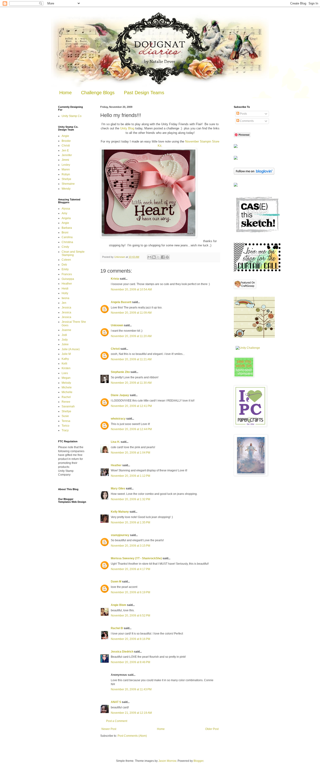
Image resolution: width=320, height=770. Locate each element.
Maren (66, 169)
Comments (246, 121)
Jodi (64, 335)
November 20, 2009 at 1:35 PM (130, 522)
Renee (66, 401)
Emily (65, 269)
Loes (65, 373)
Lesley (66, 164)
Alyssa (66, 208)
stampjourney (120, 535)
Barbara (67, 227)
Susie (65, 416)
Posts (243, 113)
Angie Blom (118, 605)
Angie (65, 136)
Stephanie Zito (120, 372)
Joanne (66, 330)
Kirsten (66, 368)
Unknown (117, 325)
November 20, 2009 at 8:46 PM (130, 662)
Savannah (68, 406)
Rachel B (117, 628)
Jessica (66, 307)
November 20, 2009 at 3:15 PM (130, 545)
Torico (65, 425)
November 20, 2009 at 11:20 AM (131, 336)
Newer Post (108, 729)
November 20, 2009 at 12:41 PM (131, 406)
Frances (67, 274)
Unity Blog (127, 128)
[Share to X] (158, 257)
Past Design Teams (144, 92)
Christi (115, 348)
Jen (64, 302)
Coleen (66, 259)
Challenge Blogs (98, 92)
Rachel (66, 397)
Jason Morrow (167, 760)
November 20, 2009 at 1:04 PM (130, 452)
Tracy (65, 430)
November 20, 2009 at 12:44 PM (131, 429)
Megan (66, 377)
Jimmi (65, 160)
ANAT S (116, 702)
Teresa (66, 421)
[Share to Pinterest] (167, 257)
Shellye (66, 179)
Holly (65, 293)
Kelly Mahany (120, 511)
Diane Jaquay (120, 395)
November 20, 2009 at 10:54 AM (131, 289)
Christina (67, 242)
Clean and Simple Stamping (73, 253)
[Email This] (149, 257)
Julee (65, 344)
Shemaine (68, 183)
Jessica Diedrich (122, 651)
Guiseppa (68, 279)
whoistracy (118, 418)
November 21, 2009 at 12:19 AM (131, 712)
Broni (65, 232)
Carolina (67, 237)
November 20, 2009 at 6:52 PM (130, 615)
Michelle (67, 392)
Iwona (65, 298)
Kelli (64, 363)
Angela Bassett (121, 302)
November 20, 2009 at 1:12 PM (130, 475)
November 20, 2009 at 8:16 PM (130, 639)
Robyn (66, 174)
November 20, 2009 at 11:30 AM (131, 382)
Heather (116, 465)
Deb (64, 264)
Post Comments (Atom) (132, 735)
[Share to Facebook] (162, 257)
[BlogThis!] (154, 257)
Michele (67, 387)
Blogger (198, 760)
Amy (64, 213)
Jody (65, 339)
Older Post (212, 729)
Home (65, 92)
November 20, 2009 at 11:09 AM (131, 312)
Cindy (65, 246)
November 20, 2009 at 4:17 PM (130, 569)
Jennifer (67, 155)
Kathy (65, 359)
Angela (66, 218)
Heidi (65, 288)
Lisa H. (115, 441)
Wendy (66, 188)
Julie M (66, 354)
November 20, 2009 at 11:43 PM (131, 689)
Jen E (65, 150)
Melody (66, 382)
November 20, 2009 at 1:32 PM (130, 499)
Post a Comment (116, 721)
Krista (115, 278)
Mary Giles (118, 488)
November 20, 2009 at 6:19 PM (130, 592)
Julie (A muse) (71, 349)
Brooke (66, 141)
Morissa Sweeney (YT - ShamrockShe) (136, 558)
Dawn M (116, 581)
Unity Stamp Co (72, 116)
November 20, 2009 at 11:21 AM (131, 359)
